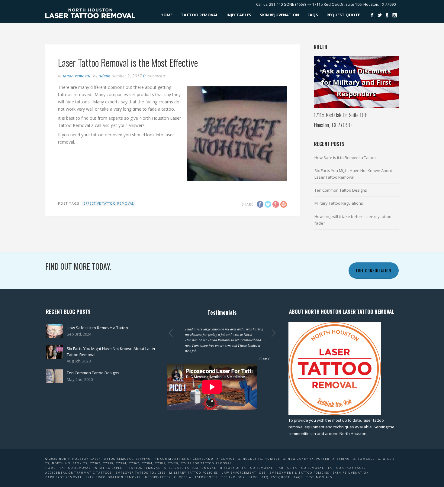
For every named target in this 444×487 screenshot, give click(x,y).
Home (166, 15)
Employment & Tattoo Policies (299, 473)
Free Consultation (373, 271)
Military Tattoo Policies (193, 473)
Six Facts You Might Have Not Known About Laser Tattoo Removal (353, 174)
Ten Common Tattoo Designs (340, 190)
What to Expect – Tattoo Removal (127, 468)
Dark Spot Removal (63, 477)
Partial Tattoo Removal (300, 468)
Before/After (158, 477)
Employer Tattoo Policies (140, 473)
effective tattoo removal (109, 203)
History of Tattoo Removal (246, 468)
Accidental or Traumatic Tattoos (78, 473)
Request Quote (343, 15)
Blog (253, 477)
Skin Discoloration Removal (113, 477)
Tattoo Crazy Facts (346, 468)
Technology (233, 477)
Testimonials (319, 477)
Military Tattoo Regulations (338, 203)
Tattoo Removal (199, 15)
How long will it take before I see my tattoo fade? (352, 220)
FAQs (312, 15)
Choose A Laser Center (196, 477)
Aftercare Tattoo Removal (190, 468)
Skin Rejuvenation (279, 15)
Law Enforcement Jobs (244, 473)
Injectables (239, 15)
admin (105, 76)
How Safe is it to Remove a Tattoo (345, 157)
